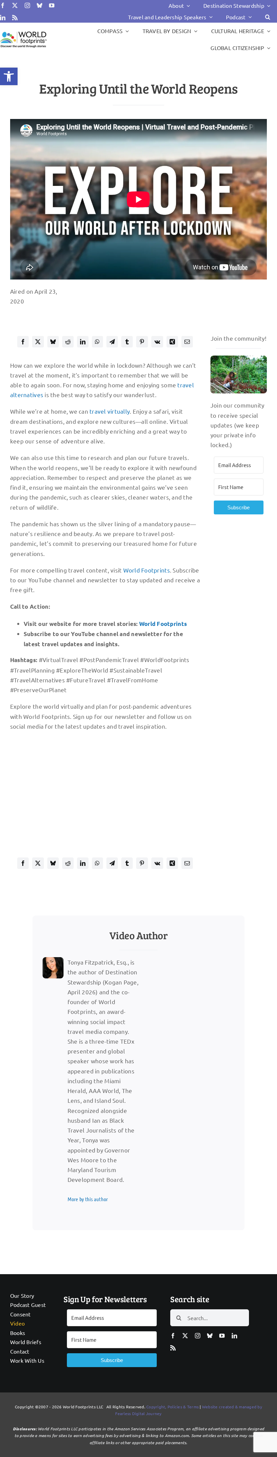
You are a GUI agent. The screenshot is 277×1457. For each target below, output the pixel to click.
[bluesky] (39, 5)
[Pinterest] (141, 341)
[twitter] (15, 5)
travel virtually (110, 411)
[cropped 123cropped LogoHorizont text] (23, 32)
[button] (9, 76)
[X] (37, 341)
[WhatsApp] (97, 341)
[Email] (187, 341)
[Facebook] (23, 341)
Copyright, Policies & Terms (172, 1406)
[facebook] (2, 5)
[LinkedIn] (82, 341)
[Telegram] (112, 341)
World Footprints (146, 570)
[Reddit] (67, 341)
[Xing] (172, 341)
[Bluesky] (53, 341)
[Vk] (157, 341)
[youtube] (51, 5)
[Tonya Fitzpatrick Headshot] (53, 960)
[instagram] (27, 5)
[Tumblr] (127, 341)
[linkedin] (2, 17)
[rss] (15, 17)
